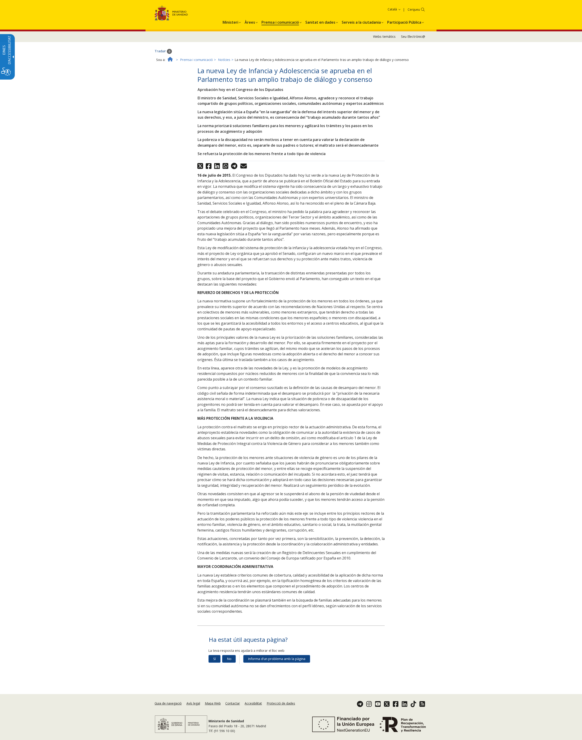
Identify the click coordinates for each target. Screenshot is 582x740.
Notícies (224, 60)
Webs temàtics (384, 36)
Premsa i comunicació (196, 60)
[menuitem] (230, 22)
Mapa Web (213, 703)
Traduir (161, 51)
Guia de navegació (168, 703)
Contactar (232, 703)
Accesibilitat (253, 703)
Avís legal (193, 703)
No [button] (229, 659)
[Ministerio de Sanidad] (171, 13)
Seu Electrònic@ (413, 36)
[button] (385, 9)
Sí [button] (214, 659)
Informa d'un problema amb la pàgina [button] (276, 659)
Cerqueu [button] (414, 9)
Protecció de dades (281, 703)
